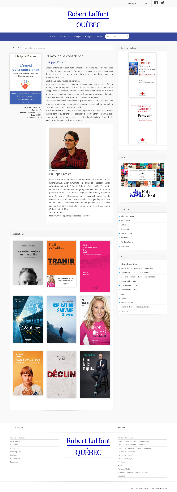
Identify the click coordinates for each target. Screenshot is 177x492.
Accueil (52, 37)
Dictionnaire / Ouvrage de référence (135, 272)
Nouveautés (64, 37)
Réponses (125, 246)
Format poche (126, 233)
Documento (125, 229)
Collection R (125, 225)
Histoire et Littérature (129, 281)
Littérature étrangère (129, 285)
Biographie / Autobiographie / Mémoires (137, 268)
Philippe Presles (56, 62)
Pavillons (124, 238)
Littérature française (129, 290)
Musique (124, 294)
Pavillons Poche (127, 242)
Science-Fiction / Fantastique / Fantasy (135, 307)
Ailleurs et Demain (128, 216)
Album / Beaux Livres (129, 264)
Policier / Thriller (127, 302)
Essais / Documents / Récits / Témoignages (138, 277)
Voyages (124, 311)
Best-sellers (125, 220)
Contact (145, 3)
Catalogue (131, 3)
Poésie (123, 298)
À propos (88, 37)
